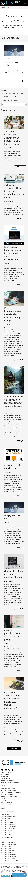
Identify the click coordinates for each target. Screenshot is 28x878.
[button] (14, 748)
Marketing (12, 93)
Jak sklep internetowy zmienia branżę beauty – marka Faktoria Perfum (12, 137)
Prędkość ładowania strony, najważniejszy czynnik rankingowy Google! (14, 314)
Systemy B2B (6, 100)
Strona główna (3, 7)
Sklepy (12, 96)
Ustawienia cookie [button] (5, 875)
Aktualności (14, 100)
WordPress (5, 96)
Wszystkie (5, 93)
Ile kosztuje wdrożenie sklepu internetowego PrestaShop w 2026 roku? (14, 191)
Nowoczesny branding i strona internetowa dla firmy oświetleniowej (12, 253)
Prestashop (20, 93)
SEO (16, 96)
